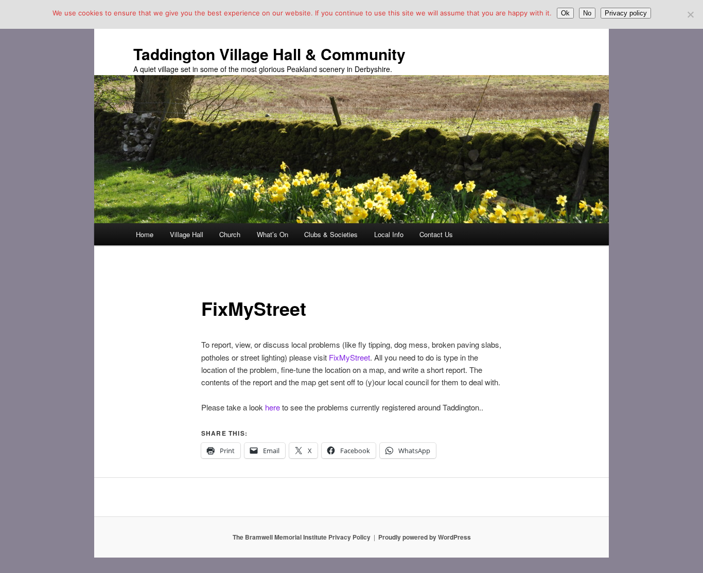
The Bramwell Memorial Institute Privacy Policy (302, 537)
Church (229, 234)
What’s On (272, 234)
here (272, 407)
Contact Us (436, 234)
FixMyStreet (348, 357)
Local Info (388, 234)
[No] (690, 14)
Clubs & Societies (331, 234)
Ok (565, 13)
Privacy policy (626, 13)
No (587, 13)
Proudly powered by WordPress (424, 537)
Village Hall (186, 234)
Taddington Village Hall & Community (269, 54)
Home (144, 234)
